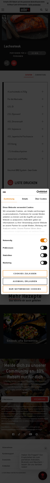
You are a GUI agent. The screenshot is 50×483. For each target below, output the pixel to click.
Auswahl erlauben (25, 281)
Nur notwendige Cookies (25, 289)
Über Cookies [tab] (41, 199)
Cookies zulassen (25, 273)
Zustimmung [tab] (9, 199)
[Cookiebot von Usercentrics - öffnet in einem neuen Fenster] (36, 192)
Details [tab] (25, 199)
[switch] (43, 248)
